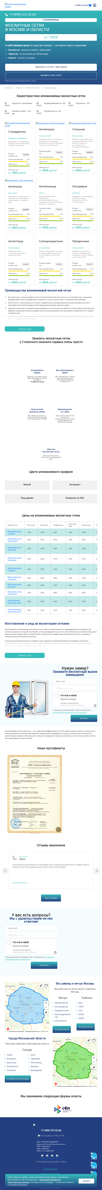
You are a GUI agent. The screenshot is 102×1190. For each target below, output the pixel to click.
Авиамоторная (61, 1002)
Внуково (34, 1066)
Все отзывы (51, 898)
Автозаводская (61, 1006)
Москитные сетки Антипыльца (14, 539)
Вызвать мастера (51, 75)
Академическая (62, 1010)
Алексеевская (61, 1020)
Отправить (44, 965)
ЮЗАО (81, 1014)
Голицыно (11, 1070)
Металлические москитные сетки (14, 601)
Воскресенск (12, 1066)
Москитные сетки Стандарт (14, 532)
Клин (33, 1055)
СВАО (81, 1006)
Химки (9, 1055)
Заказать (84, 718)
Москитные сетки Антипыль (14, 585)
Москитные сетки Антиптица (14, 559)
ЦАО (80, 1002)
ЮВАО (81, 1018)
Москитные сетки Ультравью (14, 548)
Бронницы (11, 1062)
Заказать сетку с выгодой (51, 67)
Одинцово (35, 1058)
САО (80, 1010)
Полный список (62, 1029)
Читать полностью (19, 882)
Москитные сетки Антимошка (14, 592)
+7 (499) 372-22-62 (81, 5)
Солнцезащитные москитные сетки (15, 610)
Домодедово (36, 1070)
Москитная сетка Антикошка (14, 578)
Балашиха (11, 1058)
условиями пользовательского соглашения (70, 712)
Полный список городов (18, 1079)
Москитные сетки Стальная (14, 569)
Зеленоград (36, 1062)
